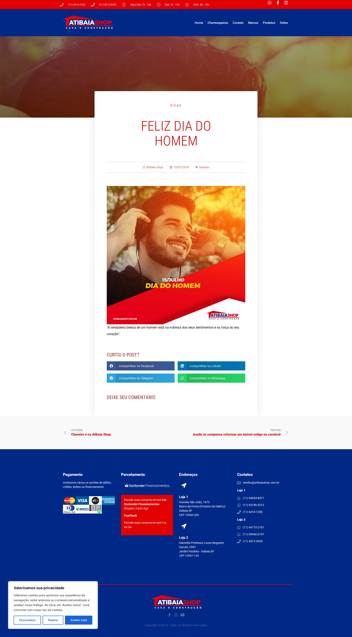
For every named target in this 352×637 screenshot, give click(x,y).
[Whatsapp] (272, 5)
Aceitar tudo (78, 620)
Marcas (253, 23)
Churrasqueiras (218, 23)
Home (199, 23)
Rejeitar (53, 620)
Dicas (176, 105)
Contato (238, 23)
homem (204, 167)
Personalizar (27, 620)
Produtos (269, 23)
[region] (53, 605)
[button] (141, 365)
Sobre (284, 23)
